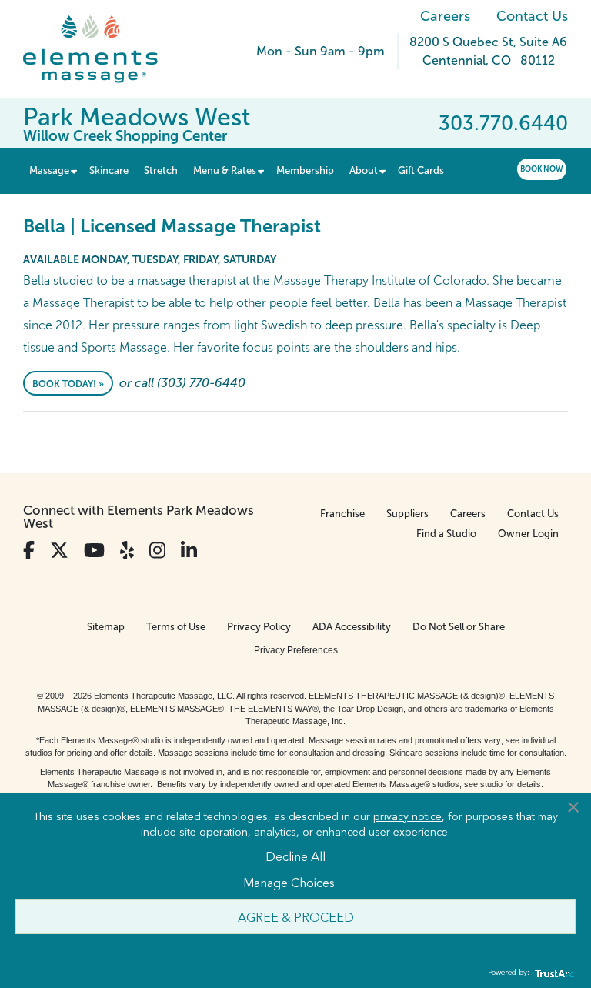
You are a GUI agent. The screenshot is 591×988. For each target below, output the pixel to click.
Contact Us (532, 16)
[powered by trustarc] (552, 973)
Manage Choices (289, 881)
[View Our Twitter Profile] (59, 550)
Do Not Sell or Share (458, 627)
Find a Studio (446, 533)
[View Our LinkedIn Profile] (189, 550)
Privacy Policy (259, 627)
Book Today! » (68, 384)
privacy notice (407, 815)
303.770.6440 (503, 123)
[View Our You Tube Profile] (94, 550)
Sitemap (106, 627)
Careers (445, 16)
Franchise (342, 513)
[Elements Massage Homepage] (102, 49)
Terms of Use (175, 627)
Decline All (295, 855)
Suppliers (407, 513)
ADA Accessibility (351, 627)
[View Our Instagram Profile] (157, 550)
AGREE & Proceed (296, 916)
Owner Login (528, 533)
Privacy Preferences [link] (296, 650)
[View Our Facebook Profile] (29, 550)
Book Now (541, 169)
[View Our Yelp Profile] (127, 550)
